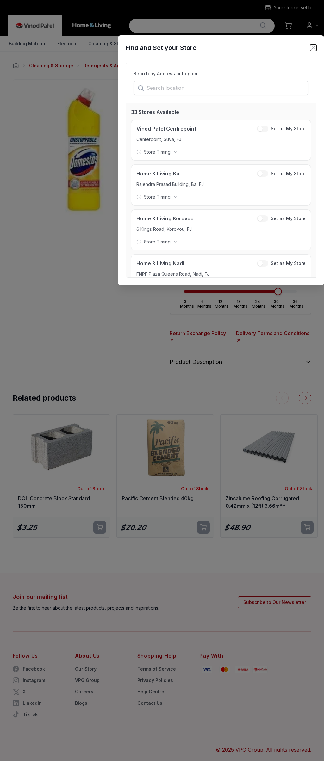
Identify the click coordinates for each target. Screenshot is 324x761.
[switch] (262, 129)
